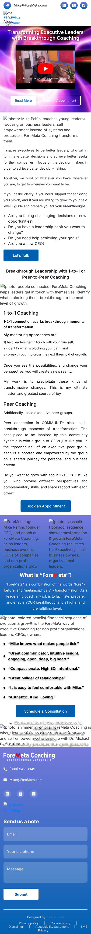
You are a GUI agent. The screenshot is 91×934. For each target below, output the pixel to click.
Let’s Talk (21, 255)
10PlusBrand (55, 917)
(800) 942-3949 (22, 769)
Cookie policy (60, 923)
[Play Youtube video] (46, 68)
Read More (23, 100)
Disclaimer (16, 926)
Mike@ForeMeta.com (30, 5)
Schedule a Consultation (45, 711)
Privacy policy (28, 923)
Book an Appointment (59, 100)
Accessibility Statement (52, 926)
